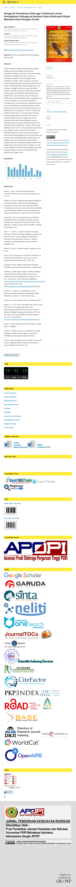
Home (6, 7)
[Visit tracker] (5, 797)
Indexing (7, 412)
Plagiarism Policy (10, 424)
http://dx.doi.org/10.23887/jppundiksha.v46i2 (20, 286)
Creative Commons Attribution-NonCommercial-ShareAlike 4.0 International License (57, 142)
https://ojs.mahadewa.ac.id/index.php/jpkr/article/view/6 (22, 319)
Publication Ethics (10, 401)
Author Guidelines (10, 397)
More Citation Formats (54, 102)
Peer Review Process (11, 404)
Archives (12, 7)
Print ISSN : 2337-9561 (11, 518)
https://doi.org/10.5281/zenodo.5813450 (20, 50)
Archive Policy (9, 428)
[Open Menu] (4, 2)
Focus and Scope (10, 393)
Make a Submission (11, 355)
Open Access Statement (12, 416)
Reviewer (7, 408)
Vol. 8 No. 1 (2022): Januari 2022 (26, 7)
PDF (50, 68)
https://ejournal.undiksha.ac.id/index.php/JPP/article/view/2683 (25, 281)
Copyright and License (12, 420)
